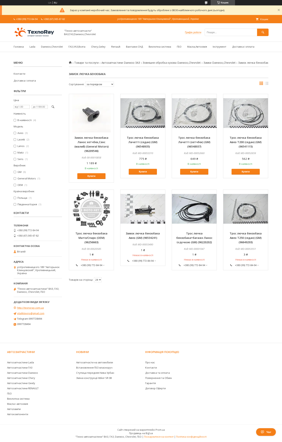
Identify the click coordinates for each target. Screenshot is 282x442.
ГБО (179, 46)
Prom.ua (160, 429)
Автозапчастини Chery (21, 378)
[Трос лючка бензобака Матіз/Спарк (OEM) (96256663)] (91, 209)
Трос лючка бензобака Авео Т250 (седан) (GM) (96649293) (246, 238)
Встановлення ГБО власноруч (94, 367)
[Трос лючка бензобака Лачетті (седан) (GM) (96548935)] (142, 113)
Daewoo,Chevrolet (52, 46)
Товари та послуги (86, 62)
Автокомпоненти (17, 414)
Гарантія (150, 383)
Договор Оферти (155, 388)
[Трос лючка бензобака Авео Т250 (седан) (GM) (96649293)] (245, 209)
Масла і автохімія (17, 404)
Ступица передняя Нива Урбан (95, 372)
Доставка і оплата (243, 46)
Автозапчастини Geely (21, 383)
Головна (19, 46)
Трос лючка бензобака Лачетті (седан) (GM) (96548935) (143, 142)
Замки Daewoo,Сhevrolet (220, 62)
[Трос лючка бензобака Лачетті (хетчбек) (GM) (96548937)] (194, 113)
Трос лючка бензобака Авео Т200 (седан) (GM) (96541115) (246, 142)
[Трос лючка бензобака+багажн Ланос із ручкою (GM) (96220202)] (194, 209)
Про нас (150, 362)
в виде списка (266, 84)
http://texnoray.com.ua (30, 307)
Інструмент (219, 46)
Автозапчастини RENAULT (23, 388)
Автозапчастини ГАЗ (19, 367)
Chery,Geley (98, 46)
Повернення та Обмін (158, 378)
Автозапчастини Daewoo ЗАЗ (120, 62)
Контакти (19, 73)
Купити (91, 176)
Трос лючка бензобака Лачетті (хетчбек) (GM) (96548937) (194, 142)
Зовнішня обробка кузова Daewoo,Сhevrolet (172, 62)
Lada (32, 46)
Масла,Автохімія (197, 46)
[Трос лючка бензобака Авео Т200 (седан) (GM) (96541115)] (245, 113)
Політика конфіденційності (191, 436)
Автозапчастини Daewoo (22, 372)
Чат (268, 432)
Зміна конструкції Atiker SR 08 (94, 378)
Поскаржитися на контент (159, 436)
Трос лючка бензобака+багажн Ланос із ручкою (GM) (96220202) (194, 238)
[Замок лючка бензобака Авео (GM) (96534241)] (142, 209)
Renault (115, 46)
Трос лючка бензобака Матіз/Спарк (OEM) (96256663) (91, 238)
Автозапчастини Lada (20, 362)
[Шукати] (263, 32)
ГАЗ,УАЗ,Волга (76, 46)
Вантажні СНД (134, 46)
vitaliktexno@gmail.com (30, 313)
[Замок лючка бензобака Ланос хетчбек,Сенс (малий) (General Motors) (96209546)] (91, 113)
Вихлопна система (160, 46)
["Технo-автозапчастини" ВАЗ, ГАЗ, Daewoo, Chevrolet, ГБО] (37, 36)
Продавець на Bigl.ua (141, 433)
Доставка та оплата (157, 372)
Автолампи (14, 409)
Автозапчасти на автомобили (94, 362)
